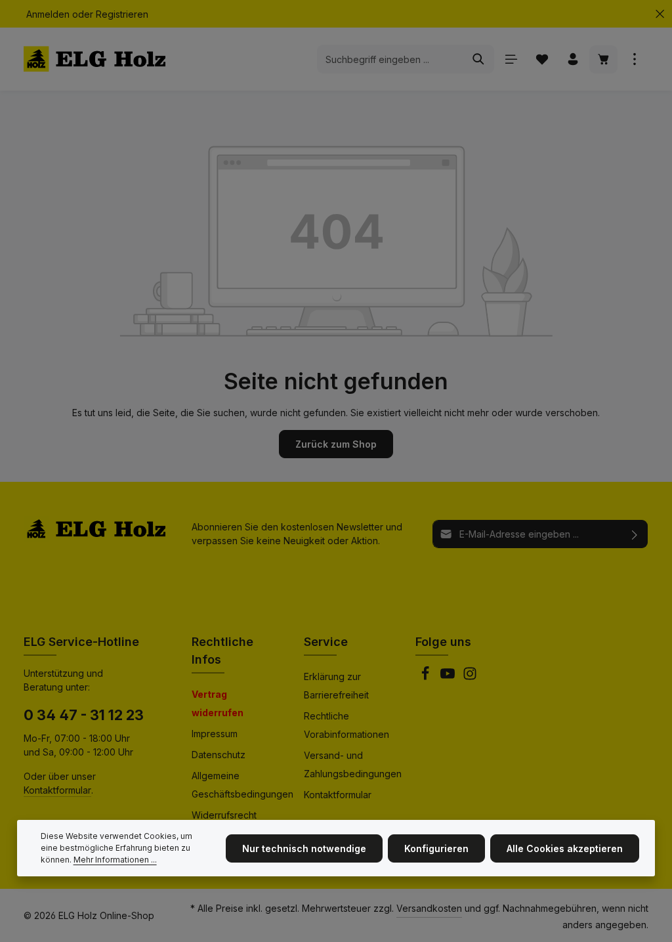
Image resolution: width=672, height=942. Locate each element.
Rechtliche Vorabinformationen (346, 725)
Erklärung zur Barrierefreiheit (336, 685)
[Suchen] (478, 59)
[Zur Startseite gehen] (94, 59)
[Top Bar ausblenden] (659, 14)
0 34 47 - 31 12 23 (84, 714)
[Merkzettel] (542, 59)
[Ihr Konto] (572, 59)
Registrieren (122, 14)
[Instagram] (470, 677)
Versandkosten (429, 908)
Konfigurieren (436, 848)
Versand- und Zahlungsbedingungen (353, 764)
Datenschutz (218, 754)
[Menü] (511, 59)
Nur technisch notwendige (304, 848)
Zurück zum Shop (336, 444)
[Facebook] (426, 677)
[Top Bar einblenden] (634, 59)
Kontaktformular (57, 790)
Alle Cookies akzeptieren (565, 848)
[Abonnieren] (635, 534)
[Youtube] (448, 677)
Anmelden (48, 14)
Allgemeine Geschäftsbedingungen (242, 785)
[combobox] (390, 59)
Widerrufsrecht (224, 815)
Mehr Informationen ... (115, 860)
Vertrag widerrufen (217, 703)
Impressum (215, 733)
